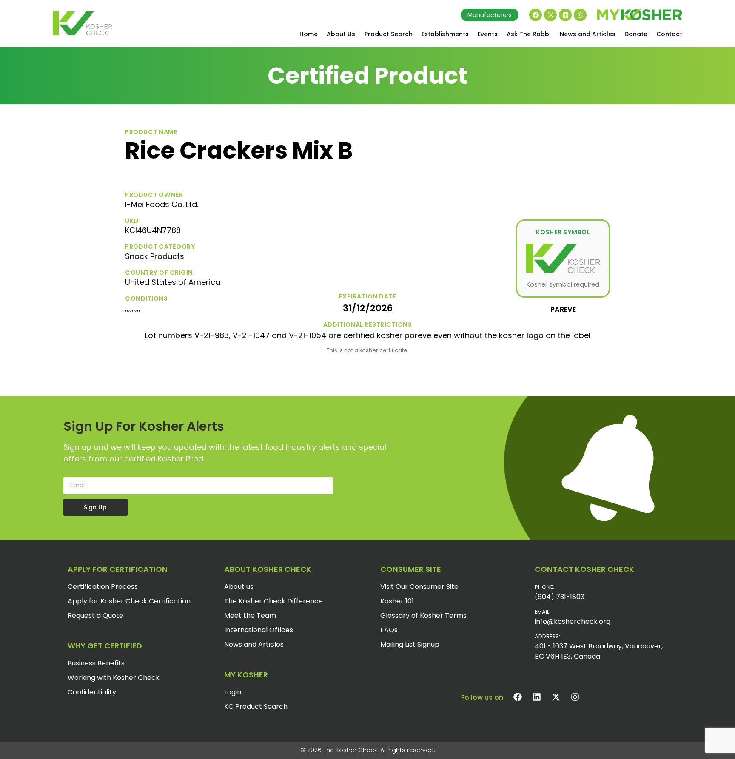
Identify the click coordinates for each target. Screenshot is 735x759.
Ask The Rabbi (528, 34)
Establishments (445, 34)
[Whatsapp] (580, 15)
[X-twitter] (550, 15)
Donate (635, 34)
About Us (341, 34)
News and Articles (587, 34)
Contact (669, 34)
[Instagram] (575, 697)
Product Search (389, 34)
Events (488, 34)
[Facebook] (535, 15)
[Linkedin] (565, 15)
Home (308, 34)
